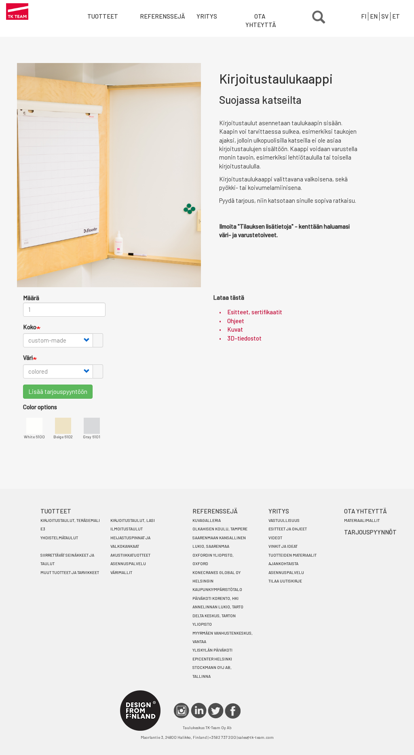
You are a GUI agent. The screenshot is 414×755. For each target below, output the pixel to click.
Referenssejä (157, 16)
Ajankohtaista (283, 563)
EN (374, 16)
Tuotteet (102, 16)
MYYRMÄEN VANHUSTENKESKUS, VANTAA (222, 637)
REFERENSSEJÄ (215, 511)
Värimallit (121, 572)
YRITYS (206, 16)
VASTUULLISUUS (284, 520)
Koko (29, 326)
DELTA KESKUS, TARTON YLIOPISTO (214, 620)
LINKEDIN (199, 711)
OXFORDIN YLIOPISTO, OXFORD (213, 559)
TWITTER (216, 711)
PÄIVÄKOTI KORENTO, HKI (215, 598)
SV (385, 16)
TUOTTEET (55, 511)
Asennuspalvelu (128, 563)
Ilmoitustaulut (126, 528)
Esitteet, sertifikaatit (254, 311)
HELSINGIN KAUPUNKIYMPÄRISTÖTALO (217, 585)
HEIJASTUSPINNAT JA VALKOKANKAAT (130, 542)
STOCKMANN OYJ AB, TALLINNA (212, 671)
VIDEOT (275, 537)
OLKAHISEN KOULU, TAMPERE (219, 528)
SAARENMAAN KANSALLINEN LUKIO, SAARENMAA (219, 542)
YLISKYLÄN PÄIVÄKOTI (212, 650)
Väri (28, 357)
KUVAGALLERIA (206, 520)
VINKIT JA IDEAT (283, 546)
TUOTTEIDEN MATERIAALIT (292, 555)
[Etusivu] (17, 11)
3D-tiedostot (244, 338)
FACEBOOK (233, 711)
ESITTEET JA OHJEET (287, 528)
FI (363, 16)
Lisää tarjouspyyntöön (57, 391)
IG (182, 711)
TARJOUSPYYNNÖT (370, 532)
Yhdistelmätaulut (59, 537)
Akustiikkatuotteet (130, 555)
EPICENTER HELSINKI (212, 658)
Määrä (31, 297)
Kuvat (235, 329)
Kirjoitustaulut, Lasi (132, 520)
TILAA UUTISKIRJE (285, 580)
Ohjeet (235, 320)
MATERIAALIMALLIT (362, 520)
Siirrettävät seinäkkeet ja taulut (67, 559)
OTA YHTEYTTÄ (260, 20)
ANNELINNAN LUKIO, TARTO (217, 606)
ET (396, 16)
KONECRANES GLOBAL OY (216, 572)
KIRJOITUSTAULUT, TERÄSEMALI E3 (70, 524)
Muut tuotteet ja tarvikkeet (69, 572)
